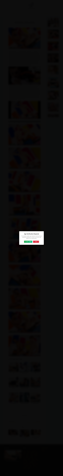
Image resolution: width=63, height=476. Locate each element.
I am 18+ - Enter (28, 241)
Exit (36, 241)
